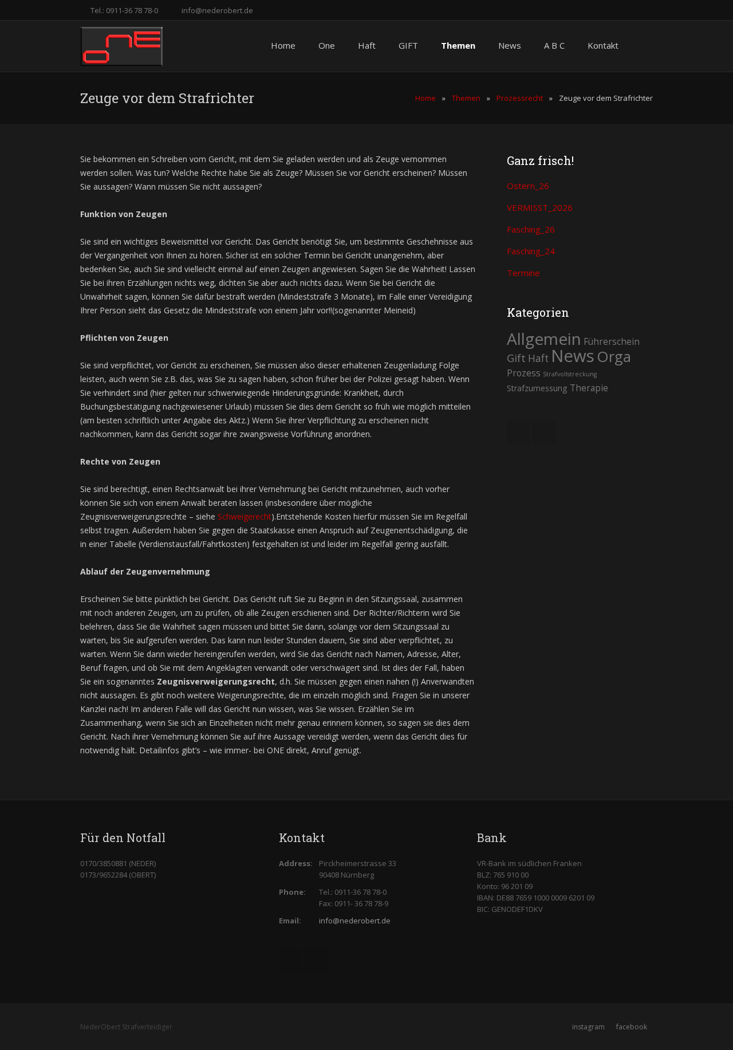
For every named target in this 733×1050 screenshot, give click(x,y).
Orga (614, 356)
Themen (466, 98)
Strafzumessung (537, 388)
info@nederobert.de (217, 10)
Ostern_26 (528, 185)
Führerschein (612, 341)
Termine (523, 272)
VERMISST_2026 (540, 207)
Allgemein (544, 338)
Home (425, 98)
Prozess (524, 373)
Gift (516, 358)
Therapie (589, 388)
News (572, 355)
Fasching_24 (531, 251)
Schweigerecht (244, 516)
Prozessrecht (519, 98)
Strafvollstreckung (570, 374)
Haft (538, 358)
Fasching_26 (531, 229)
